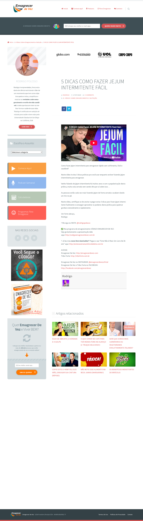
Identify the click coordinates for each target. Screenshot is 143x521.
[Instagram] (34, 238)
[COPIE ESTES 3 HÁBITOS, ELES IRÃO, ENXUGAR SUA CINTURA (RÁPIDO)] (65, 366)
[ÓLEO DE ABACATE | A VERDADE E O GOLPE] (65, 335)
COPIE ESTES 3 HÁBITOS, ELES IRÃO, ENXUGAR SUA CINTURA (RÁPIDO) (64, 372)
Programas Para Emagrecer (25, 212)
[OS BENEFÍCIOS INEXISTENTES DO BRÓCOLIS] (122, 366)
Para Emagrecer (105, 9)
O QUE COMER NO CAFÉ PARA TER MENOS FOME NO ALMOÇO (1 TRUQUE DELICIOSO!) (93, 342)
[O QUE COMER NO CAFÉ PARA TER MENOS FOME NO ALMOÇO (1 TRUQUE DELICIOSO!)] (94, 335)
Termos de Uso (103, 514)
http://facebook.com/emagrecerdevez (76, 268)
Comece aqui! (78, 9)
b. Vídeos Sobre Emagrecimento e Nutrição (80, 98)
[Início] (16, 514)
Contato (119, 9)
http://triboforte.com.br (80, 256)
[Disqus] (94, 411)
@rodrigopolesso (83, 223)
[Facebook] (18, 238)
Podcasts (90, 9)
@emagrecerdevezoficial (98, 262)
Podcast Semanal (26, 183)
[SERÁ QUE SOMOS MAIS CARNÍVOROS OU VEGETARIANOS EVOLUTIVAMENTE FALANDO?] (122, 335)
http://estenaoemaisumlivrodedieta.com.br (86, 244)
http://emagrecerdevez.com (87, 253)
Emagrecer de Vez (28, 514)
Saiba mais (26, 127)
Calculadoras (24, 197)
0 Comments (89, 95)
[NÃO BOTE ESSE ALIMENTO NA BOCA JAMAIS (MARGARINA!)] (94, 366)
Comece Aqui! (25, 168)
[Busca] (126, 6)
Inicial (65, 9)
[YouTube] (26, 238)
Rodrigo (67, 276)
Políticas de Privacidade (117, 514)
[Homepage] (23, 8)
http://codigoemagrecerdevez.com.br (80, 235)
